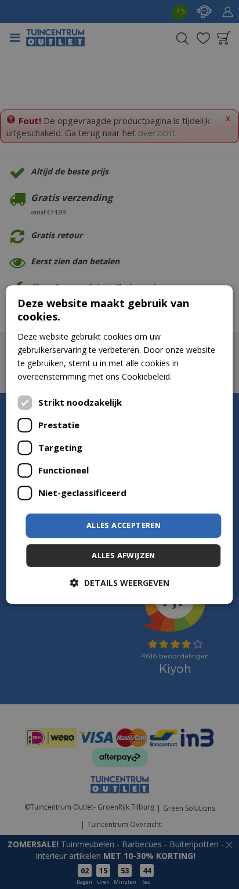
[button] (119, 582)
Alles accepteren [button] (123, 525)
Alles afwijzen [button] (123, 555)
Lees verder (196, 376)
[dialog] (119, 444)
